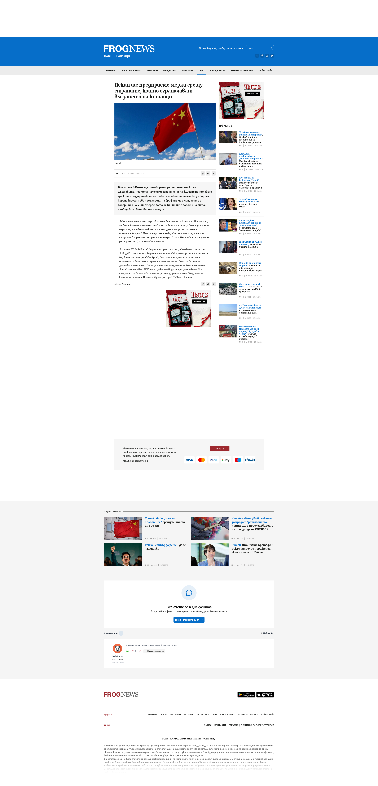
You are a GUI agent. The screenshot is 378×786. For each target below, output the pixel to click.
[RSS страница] (272, 56)
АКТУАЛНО (189, 714)
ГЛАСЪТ (163, 714)
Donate (219, 448)
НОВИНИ (152, 714)
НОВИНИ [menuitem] (110, 70)
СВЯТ (117, 173)
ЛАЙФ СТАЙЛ (267, 714)
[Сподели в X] (214, 173)
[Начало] (257, 56)
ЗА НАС (207, 725)
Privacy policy (209, 738)
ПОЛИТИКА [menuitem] (187, 70)
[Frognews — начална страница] (121, 694)
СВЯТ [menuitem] (202, 70)
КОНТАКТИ (220, 725)
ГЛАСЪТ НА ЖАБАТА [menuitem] (130, 70)
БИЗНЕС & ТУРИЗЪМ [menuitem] (242, 70)
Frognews (127, 284)
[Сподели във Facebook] (208, 173)
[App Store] (265, 695)
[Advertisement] (189, 18)
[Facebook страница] (262, 56)
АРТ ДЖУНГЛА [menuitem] (217, 70)
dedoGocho (117, 656)
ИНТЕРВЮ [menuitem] (152, 70)
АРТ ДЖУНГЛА (227, 714)
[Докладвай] (140, 651)
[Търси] (271, 48)
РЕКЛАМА (233, 725)
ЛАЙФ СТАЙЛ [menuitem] (266, 70)
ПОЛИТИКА (203, 714)
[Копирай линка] (203, 173)
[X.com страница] (267, 56)
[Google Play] (246, 695)
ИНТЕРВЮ (175, 714)
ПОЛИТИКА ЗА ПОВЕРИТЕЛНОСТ (257, 725)
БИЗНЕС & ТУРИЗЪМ (248, 714)
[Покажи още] (189, 778)
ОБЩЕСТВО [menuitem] (169, 70)
